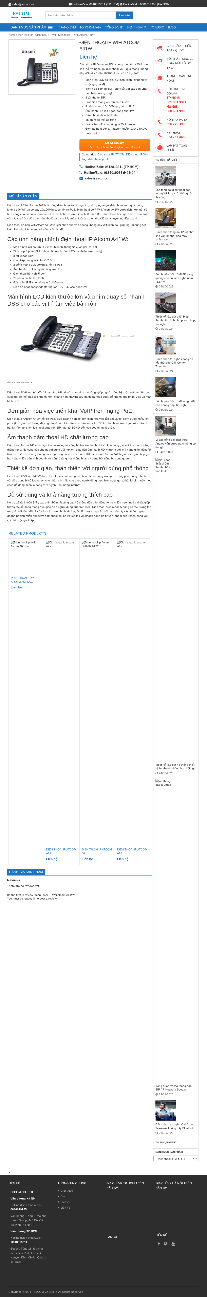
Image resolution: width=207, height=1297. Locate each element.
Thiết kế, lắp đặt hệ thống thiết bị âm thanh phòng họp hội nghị (175, 766)
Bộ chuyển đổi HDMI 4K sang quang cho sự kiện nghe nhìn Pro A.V (174, 278)
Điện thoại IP (136, 27)
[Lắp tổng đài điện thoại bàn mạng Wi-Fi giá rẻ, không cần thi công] (165, 176)
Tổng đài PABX (90, 27)
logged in (30, 898)
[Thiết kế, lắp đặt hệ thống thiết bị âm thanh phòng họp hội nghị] (165, 609)
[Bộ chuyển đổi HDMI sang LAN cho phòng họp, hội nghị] (165, 387)
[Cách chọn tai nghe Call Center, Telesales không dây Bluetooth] (165, 1110)
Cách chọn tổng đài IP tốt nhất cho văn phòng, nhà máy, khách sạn (174, 235)
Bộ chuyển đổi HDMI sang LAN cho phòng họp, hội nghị (175, 402)
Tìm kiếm (125, 15)
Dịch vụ (65, 1202)
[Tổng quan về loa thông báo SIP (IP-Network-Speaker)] (165, 930)
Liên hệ (65, 1207)
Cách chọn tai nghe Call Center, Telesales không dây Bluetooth (175, 1126)
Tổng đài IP (114, 27)
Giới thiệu (67, 1190)
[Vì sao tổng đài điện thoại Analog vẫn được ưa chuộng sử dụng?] (165, 426)
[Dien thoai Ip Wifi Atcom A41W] (42, 67)
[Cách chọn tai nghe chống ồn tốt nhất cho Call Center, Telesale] (165, 345)
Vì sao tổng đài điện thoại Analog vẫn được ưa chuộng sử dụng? (175, 443)
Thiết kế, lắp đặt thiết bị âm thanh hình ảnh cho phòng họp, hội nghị (175, 320)
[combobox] (175, 1158)
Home (11, 34)
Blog (172, 27)
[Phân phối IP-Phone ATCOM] (165, 1243)
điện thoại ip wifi (98, 159)
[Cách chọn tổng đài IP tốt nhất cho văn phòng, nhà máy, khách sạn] (165, 218)
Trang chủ (67, 27)
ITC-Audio (157, 27)
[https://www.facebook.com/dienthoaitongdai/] (159, 1243)
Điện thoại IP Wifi (45, 34)
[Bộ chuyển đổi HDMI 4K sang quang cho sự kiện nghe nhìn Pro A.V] (165, 260)
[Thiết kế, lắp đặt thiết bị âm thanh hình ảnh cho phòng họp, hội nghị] (165, 303)
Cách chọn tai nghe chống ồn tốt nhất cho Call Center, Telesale (174, 362)
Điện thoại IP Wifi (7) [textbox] (174, 1158)
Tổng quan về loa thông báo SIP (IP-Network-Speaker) (173, 1087)
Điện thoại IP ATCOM (111, 154)
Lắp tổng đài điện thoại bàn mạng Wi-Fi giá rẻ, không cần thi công (174, 193)
